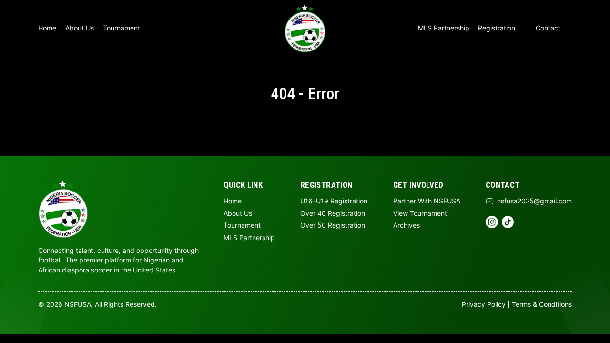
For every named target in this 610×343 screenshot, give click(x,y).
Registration (496, 28)
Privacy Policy (484, 304)
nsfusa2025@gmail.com (534, 201)
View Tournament (420, 213)
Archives (406, 225)
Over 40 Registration (332, 213)
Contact (548, 28)
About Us (79, 28)
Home (47, 28)
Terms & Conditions (542, 304)
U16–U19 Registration (333, 201)
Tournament (121, 28)
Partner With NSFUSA (426, 201)
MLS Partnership (443, 28)
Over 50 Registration (332, 225)
